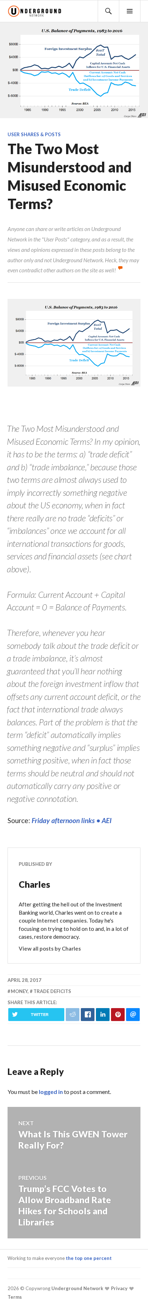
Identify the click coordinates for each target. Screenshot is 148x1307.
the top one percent (89, 1258)
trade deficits (52, 991)
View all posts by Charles (50, 948)
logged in (51, 1091)
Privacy (119, 1288)
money (19, 991)
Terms (15, 1297)
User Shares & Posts (34, 134)
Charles (34, 884)
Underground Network (76, 1288)
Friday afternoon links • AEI (72, 820)
